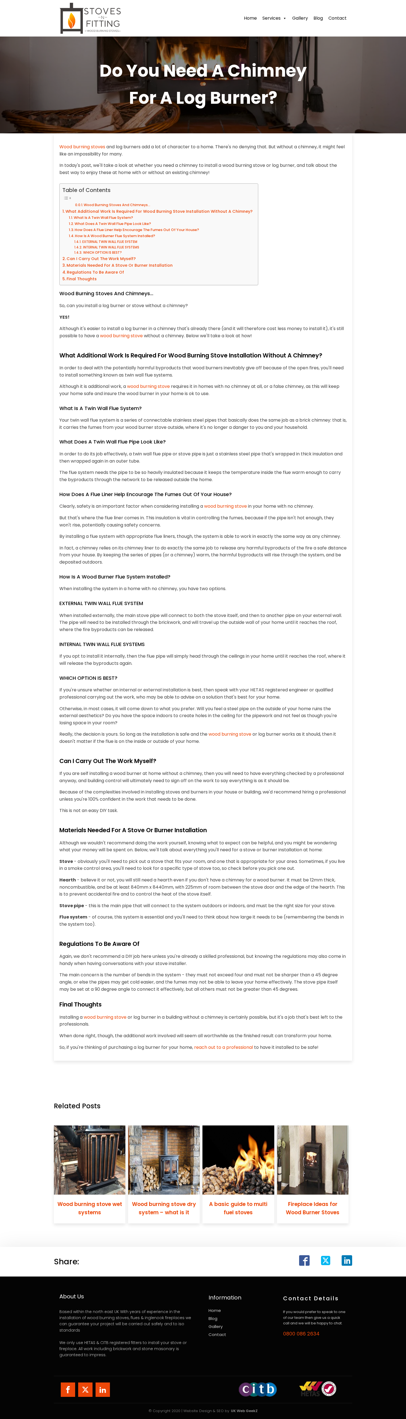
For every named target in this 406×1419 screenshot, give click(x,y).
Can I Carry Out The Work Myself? (101, 258)
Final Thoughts (82, 279)
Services (271, 18)
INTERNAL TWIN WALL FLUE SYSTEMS (111, 247)
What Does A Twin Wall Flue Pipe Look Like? (113, 223)
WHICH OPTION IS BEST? (102, 252)
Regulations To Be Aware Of (95, 272)
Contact (217, 1334)
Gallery (300, 18)
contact (337, 18)
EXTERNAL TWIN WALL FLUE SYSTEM (109, 242)
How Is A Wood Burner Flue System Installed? (115, 235)
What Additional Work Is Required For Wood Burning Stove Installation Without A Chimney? (158, 211)
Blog (318, 18)
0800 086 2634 (301, 1333)
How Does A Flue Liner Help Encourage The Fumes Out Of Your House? (137, 229)
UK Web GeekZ (244, 1410)
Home (250, 18)
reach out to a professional (223, 1047)
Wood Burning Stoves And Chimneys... (117, 205)
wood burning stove (121, 336)
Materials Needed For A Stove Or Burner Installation (120, 265)
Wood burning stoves (82, 147)
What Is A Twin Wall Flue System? (103, 217)
